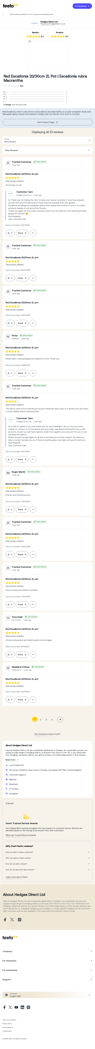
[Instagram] (28, 1008)
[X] (10, 1008)
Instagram (13, 793)
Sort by (6, 139)
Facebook (13, 784)
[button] (47, 140)
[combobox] (47, 140)
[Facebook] (4, 1008)
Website (12, 779)
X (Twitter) (13, 789)
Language (13, 993)
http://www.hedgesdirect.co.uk (52, 24)
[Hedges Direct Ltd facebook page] (4, 920)
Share (20, 233)
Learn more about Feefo (17, 877)
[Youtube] (16, 1008)
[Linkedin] (22, 1008)
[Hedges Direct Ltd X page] (12, 920)
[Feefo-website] (10, 6)
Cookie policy (7, 1031)
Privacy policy (7, 1023)
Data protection (7, 1027)
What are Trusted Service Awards (21, 835)
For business (81, 6)
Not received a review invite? (47, 734)
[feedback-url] (13, 177)
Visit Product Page (45, 122)
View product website (15, 181)
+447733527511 (16, 765)
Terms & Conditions (9, 1020)
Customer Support (17, 775)
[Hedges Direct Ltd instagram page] (19, 920)
